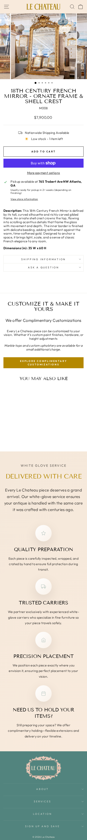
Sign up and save (42, 826)
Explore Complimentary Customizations (43, 362)
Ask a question (43, 267)
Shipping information (43, 259)
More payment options (43, 173)
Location (42, 813)
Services (42, 801)
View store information (24, 199)
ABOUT (42, 789)
